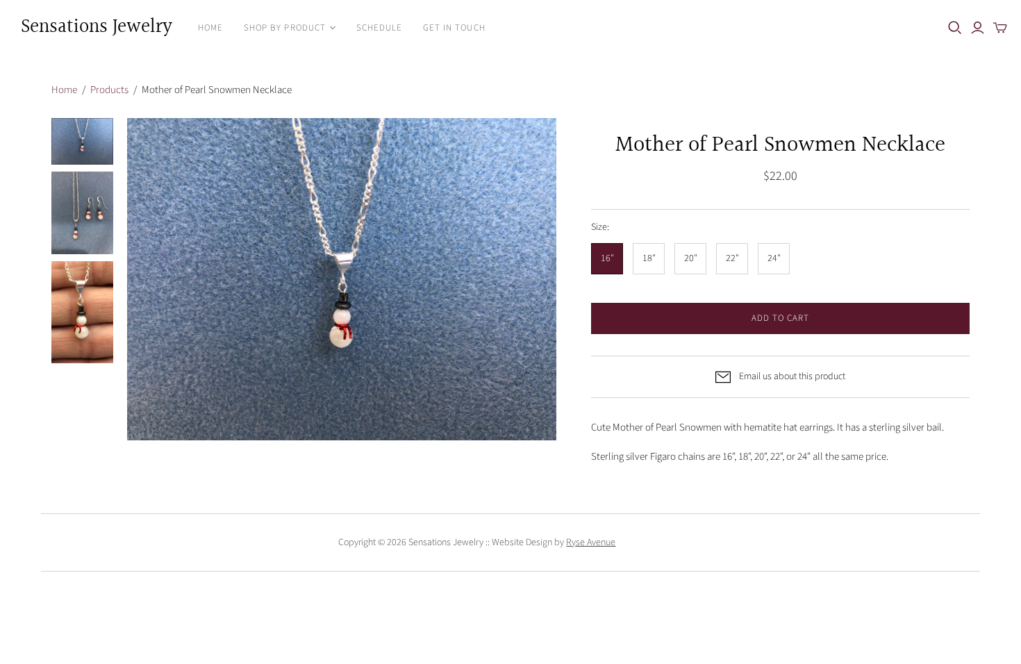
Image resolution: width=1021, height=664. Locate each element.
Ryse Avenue (590, 542)
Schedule (379, 28)
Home (210, 28)
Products (109, 90)
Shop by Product (285, 28)
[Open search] (955, 28)
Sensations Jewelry (96, 27)
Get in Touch (454, 28)
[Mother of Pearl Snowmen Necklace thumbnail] (82, 141)
